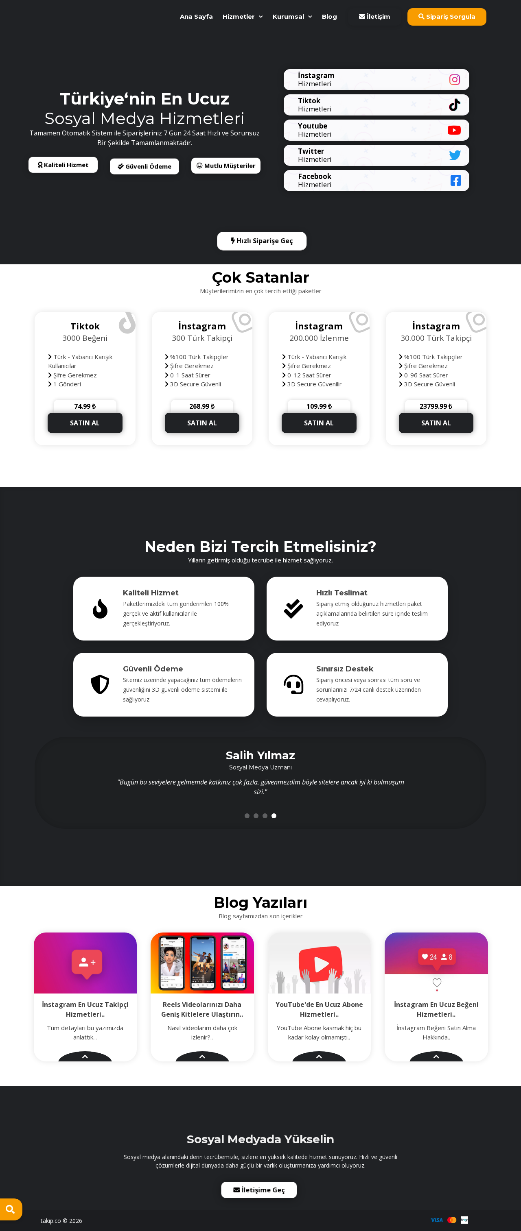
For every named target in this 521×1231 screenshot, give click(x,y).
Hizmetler (239, 16)
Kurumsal (288, 16)
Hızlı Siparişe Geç (263, 240)
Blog (329, 16)
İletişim (377, 16)
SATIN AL (85, 422)
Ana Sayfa (196, 16)
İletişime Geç (265, 1189)
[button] (247, 815)
